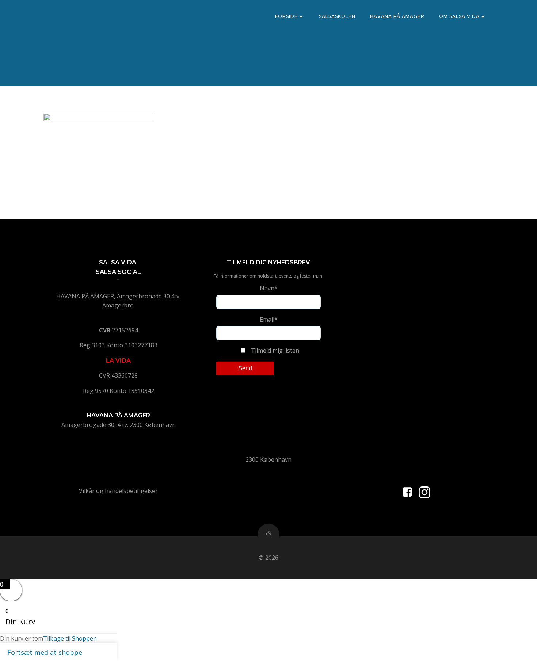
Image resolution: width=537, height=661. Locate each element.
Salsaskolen (337, 16)
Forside (286, 16)
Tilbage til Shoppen (70, 638)
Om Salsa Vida (459, 16)
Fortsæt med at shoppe (44, 652)
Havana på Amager (397, 16)
